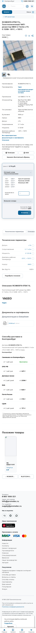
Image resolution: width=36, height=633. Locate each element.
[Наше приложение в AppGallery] (8, 526)
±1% (29, 245)
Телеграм (11, 152)
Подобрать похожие (12, 276)
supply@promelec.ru (12, 506)
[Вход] (27, 6)
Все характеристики (9, 135)
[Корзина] (32, 6)
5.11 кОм (28, 249)
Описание (5, 140)
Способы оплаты (8, 579)
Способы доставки (9, 575)
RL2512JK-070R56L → (27, 476)
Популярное (6, 587)
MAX (27, 152)
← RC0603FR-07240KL (11, 476)
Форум (4, 589)
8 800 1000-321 (9, 497)
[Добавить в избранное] (26, 35)
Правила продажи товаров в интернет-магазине (16, 571)
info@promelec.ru (10, 501)
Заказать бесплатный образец (18, 157)
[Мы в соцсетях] (4, 515)
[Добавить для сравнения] (29, 35)
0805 (29, 264)
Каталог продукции (9, 548)
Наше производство (9, 560)
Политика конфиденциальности (13, 607)
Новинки (5, 553)
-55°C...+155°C (26, 258)
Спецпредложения (9, 555)
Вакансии (5, 558)
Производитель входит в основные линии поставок (25, 91)
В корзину (24, 212)
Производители (8, 550)
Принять (10, 626)
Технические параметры (14, 231)
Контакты (5, 546)
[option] (18, 55)
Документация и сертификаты (13, 138)
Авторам (5, 562)
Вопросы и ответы (9, 577)
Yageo (20, 87)
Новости (5, 543)
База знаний (6, 584)
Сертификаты (7, 582)
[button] (4, 57)
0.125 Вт (28, 253)
